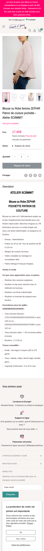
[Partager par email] (40, 175)
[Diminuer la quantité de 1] (14, 156)
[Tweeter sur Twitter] (35, 175)
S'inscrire (10, 494)
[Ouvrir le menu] (3, 26)
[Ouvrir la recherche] (29, 30)
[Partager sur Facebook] (26, 175)
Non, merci (21, 539)
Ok (21, 532)
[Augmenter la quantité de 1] (27, 156)
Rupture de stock (22, 165)
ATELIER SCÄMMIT (10, 123)
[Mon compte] (34, 30)
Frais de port (30, 136)
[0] (39, 30)
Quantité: (6, 157)
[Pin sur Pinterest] (30, 175)
